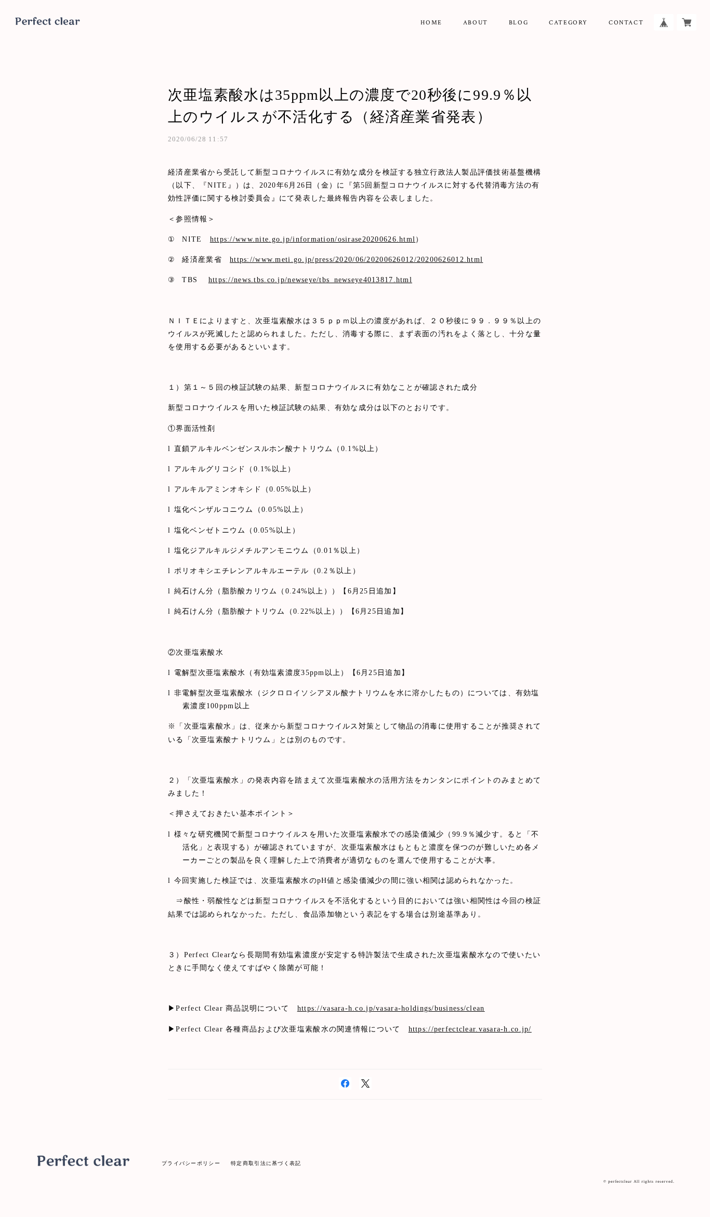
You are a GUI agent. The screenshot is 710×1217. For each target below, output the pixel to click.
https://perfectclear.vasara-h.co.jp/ (470, 1029)
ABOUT (475, 23)
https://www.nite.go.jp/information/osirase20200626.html (312, 239)
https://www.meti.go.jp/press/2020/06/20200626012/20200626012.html (356, 259)
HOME (431, 23)
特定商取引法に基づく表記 (266, 1163)
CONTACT (626, 23)
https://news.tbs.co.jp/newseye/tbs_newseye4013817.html (310, 280)
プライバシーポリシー (191, 1163)
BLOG (518, 23)
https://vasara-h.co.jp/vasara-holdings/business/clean (391, 1008)
